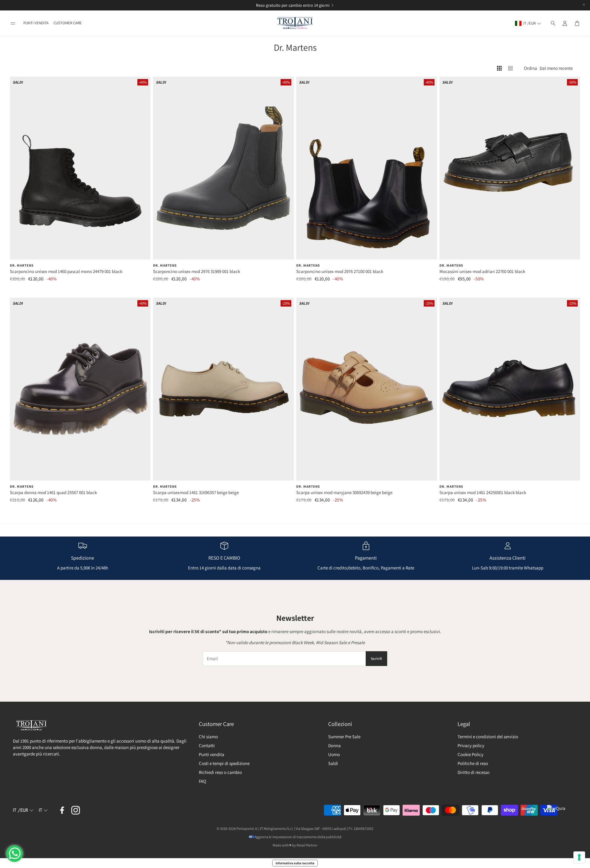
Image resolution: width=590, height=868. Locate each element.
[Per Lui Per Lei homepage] (295, 23)
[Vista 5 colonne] (510, 68)
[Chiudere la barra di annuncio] (583, 4)
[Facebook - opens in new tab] (62, 810)
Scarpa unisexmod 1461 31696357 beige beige (196, 492)
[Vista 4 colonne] (499, 68)
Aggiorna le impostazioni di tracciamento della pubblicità (298, 836)
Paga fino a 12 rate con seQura (288, 5)
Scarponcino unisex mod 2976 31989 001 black (196, 271)
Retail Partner (307, 845)
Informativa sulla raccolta (295, 863)
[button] (13, 23)
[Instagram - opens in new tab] (75, 810)
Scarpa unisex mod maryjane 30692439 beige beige (344, 492)
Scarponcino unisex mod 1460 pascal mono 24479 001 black (66, 271)
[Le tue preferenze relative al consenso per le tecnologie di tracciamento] (579, 857)
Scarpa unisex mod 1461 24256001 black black (482, 492)
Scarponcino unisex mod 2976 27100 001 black (339, 271)
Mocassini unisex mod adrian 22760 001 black (482, 271)
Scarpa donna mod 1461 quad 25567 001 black (53, 492)
